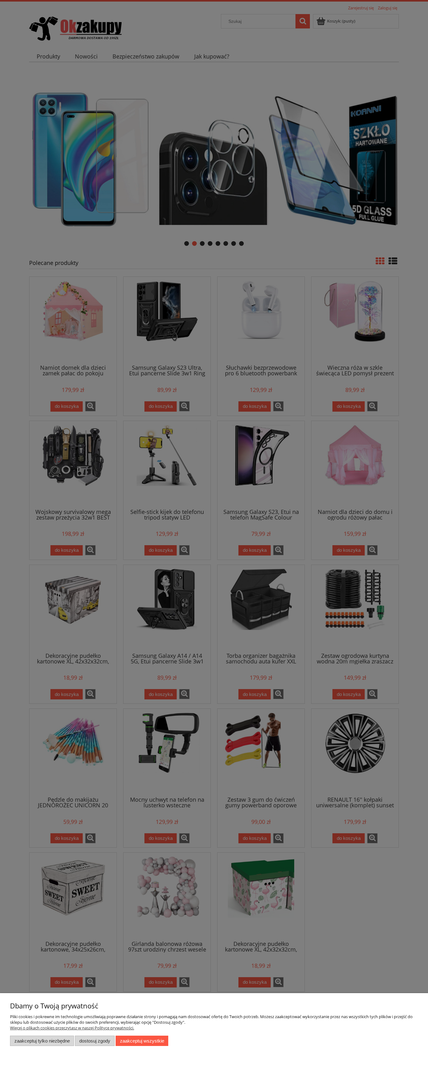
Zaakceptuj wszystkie (142, 1040)
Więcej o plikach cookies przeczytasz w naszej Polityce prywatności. (72, 1028)
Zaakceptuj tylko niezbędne (42, 1040)
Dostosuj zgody (94, 1040)
